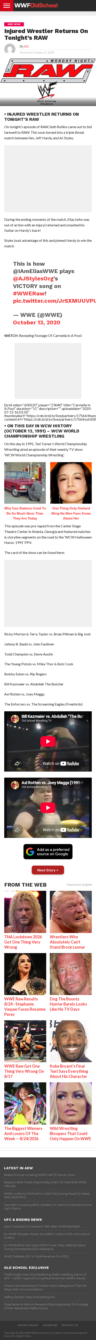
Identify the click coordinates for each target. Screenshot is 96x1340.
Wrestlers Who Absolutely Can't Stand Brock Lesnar (67, 942)
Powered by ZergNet (79, 884)
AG (26, 46)
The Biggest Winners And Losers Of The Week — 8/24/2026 (23, 1133)
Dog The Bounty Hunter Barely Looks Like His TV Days (68, 1004)
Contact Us (70, 1325)
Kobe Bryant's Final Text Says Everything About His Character (69, 1071)
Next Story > (47, 870)
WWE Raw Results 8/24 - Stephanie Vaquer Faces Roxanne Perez (25, 1006)
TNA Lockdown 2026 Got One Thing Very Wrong (23, 942)
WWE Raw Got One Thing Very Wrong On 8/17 (24, 1071)
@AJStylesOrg (33, 278)
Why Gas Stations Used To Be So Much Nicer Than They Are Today (25, 513)
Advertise (50, 1325)
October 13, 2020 (36, 322)
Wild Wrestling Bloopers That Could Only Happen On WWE (70, 1133)
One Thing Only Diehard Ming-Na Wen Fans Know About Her (71, 513)
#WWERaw (29, 293)
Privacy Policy (28, 1325)
